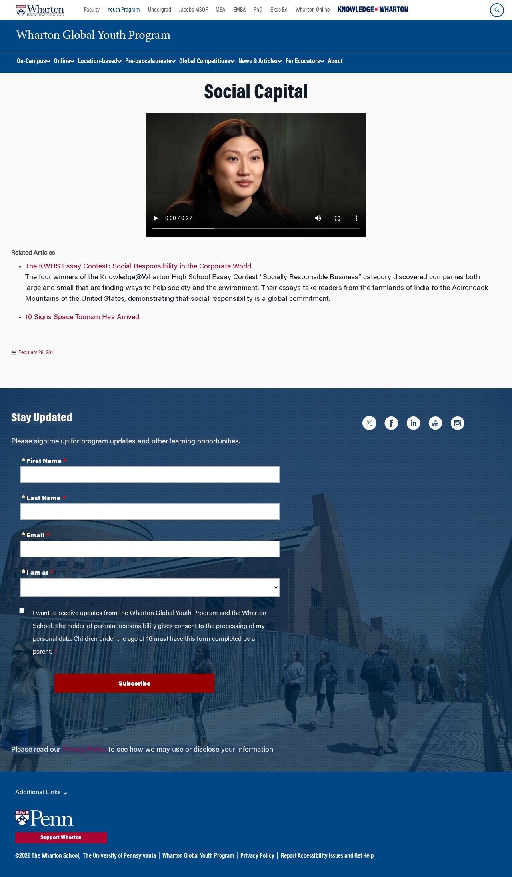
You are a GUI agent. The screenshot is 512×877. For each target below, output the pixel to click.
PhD (258, 10)
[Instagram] (459, 424)
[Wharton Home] (40, 10)
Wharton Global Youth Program (198, 856)
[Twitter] (371, 424)
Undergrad (159, 10)
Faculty (92, 10)
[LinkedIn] (415, 424)
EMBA (239, 10)
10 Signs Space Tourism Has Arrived (82, 317)
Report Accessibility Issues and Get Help (327, 856)
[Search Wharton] (497, 10)
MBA (220, 10)
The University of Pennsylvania (119, 856)
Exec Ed (279, 10)
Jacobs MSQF (193, 10)
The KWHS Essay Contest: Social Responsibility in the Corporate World (138, 266)
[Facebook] (393, 424)
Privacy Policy (84, 750)
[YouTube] (437, 424)
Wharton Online (313, 10)
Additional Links (38, 792)
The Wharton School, (56, 856)
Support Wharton (61, 837)
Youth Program (124, 10)
